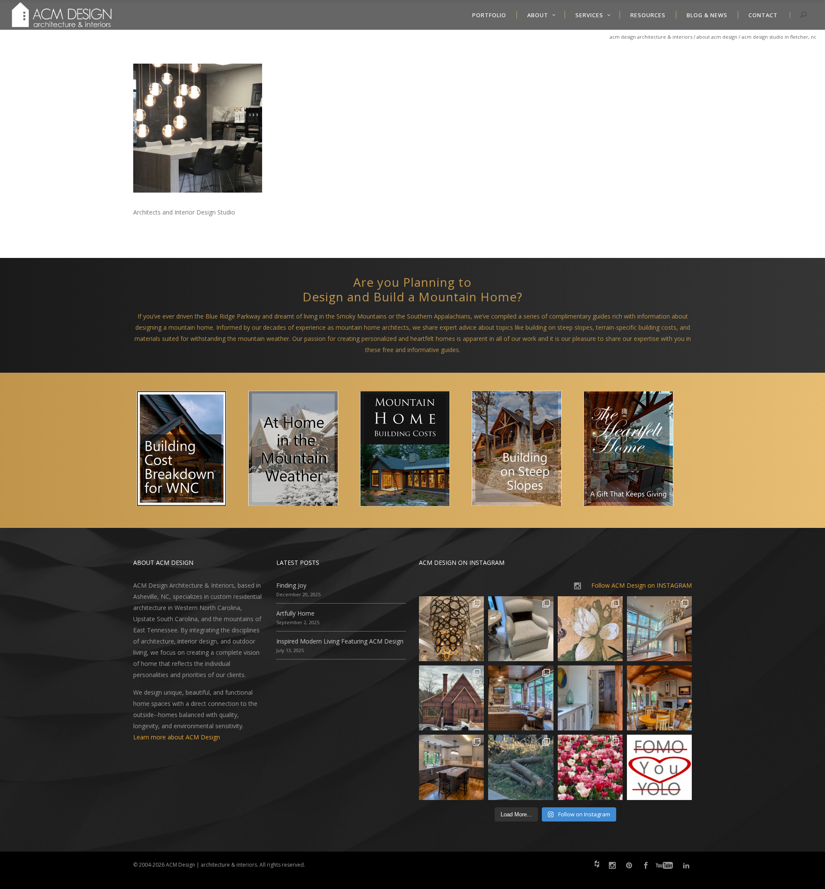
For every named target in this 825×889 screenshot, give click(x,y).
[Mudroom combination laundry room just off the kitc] (590, 697)
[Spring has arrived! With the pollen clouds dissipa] (520, 697)
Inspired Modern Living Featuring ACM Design (339, 641)
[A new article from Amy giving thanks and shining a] (520, 767)
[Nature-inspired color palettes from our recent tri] (590, 767)
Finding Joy (291, 585)
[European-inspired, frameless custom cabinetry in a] (451, 767)
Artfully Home (295, 613)
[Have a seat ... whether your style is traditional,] (520, 628)
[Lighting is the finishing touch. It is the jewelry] (451, 628)
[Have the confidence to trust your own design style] (659, 767)
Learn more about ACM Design (176, 737)
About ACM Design (717, 36)
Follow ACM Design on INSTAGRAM (641, 585)
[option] (189, 450)
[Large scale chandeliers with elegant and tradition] (659, 628)
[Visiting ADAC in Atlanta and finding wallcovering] (590, 628)
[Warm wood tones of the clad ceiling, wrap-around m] (659, 697)
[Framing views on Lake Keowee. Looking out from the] (451, 697)
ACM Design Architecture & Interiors (651, 36)
